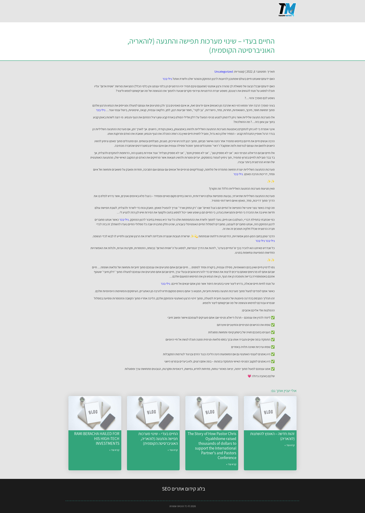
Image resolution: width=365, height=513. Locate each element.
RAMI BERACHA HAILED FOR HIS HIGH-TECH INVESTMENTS (96, 438)
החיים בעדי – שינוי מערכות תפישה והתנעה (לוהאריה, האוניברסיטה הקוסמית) (158, 438)
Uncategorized (223, 72)
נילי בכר (167, 79)
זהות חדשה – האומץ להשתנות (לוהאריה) (272, 436)
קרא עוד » (290, 445)
